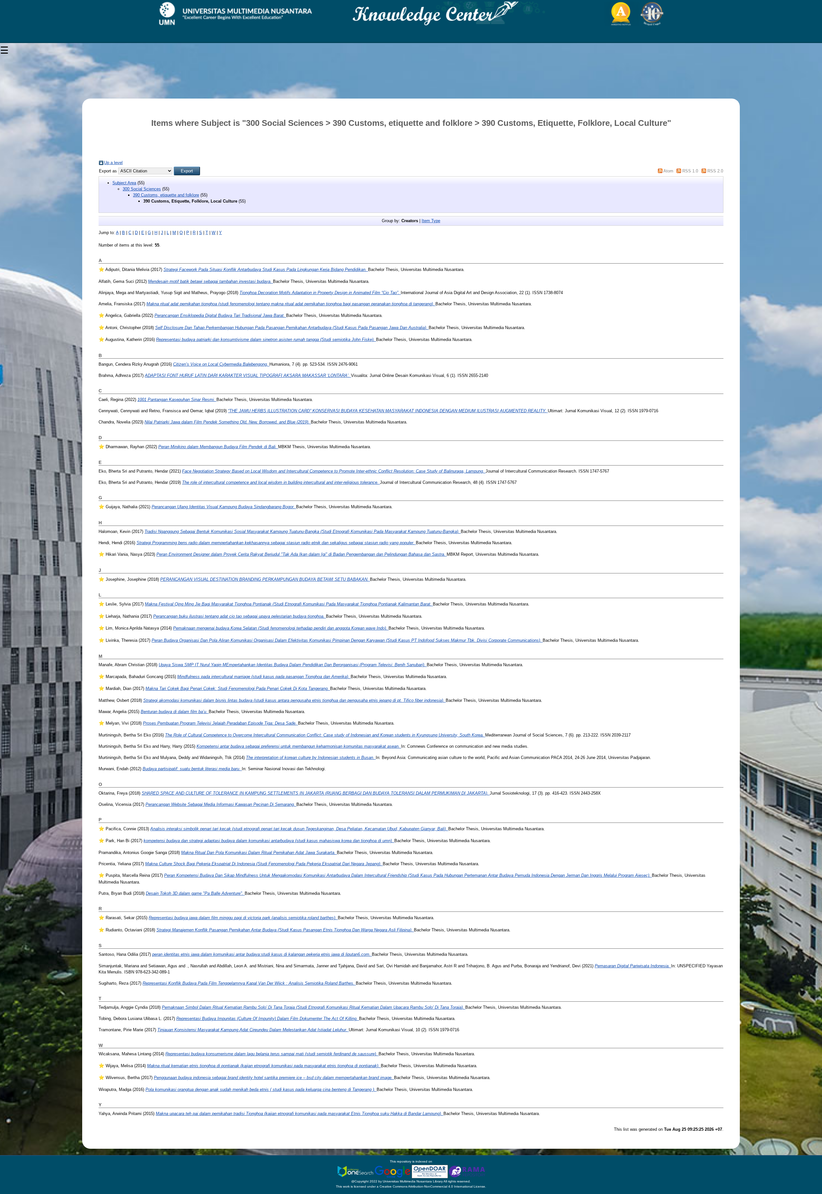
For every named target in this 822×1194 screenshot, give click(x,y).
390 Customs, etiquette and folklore (166, 195)
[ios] (355, 1171)
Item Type (431, 220)
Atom (668, 171)
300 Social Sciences (142, 189)
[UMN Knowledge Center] (411, 14)
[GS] (393, 1171)
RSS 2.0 (715, 171)
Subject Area (124, 182)
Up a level (113, 162)
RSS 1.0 (690, 171)
